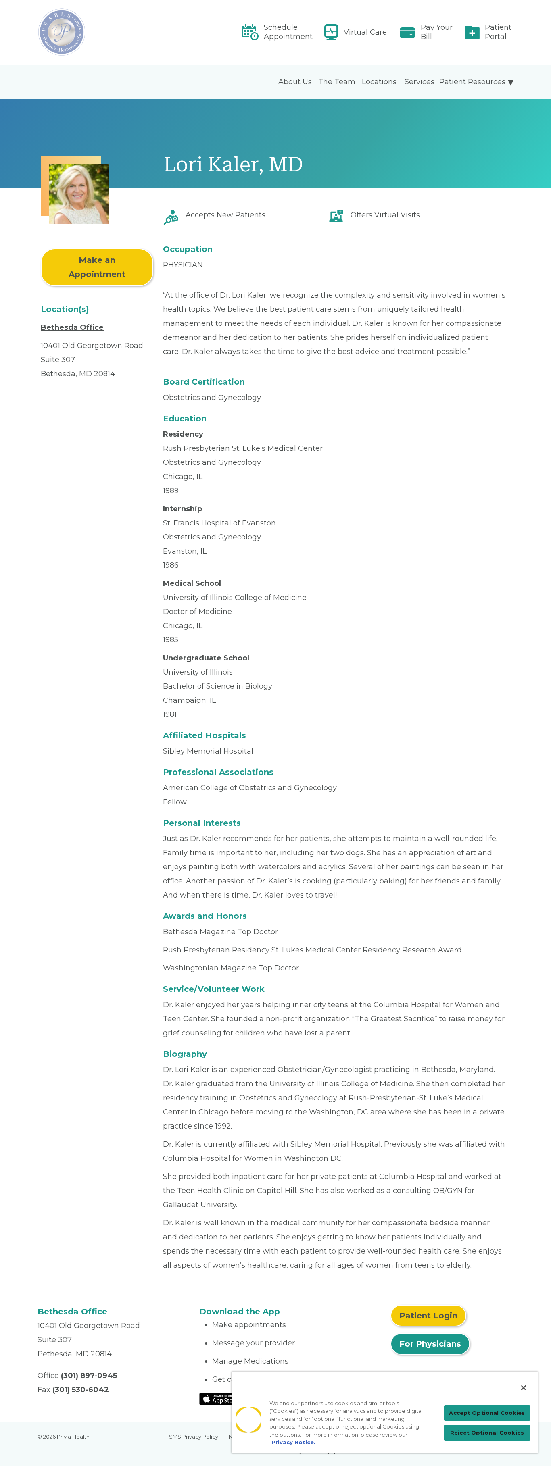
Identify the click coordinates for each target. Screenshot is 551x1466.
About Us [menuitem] (295, 81)
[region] (385, 1412)
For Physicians (430, 1344)
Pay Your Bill (437, 32)
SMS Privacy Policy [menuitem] (193, 1436)
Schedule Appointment (288, 32)
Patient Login (428, 1315)
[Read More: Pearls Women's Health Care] (114, 32)
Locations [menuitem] (379, 81)
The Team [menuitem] (336, 81)
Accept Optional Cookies (487, 1413)
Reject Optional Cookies (487, 1432)
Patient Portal (498, 32)
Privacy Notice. (293, 1442)
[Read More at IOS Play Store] (220, 1398)
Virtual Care (365, 32)
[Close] (523, 1388)
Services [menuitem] (419, 81)
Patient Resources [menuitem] (472, 81)
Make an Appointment (97, 267)
